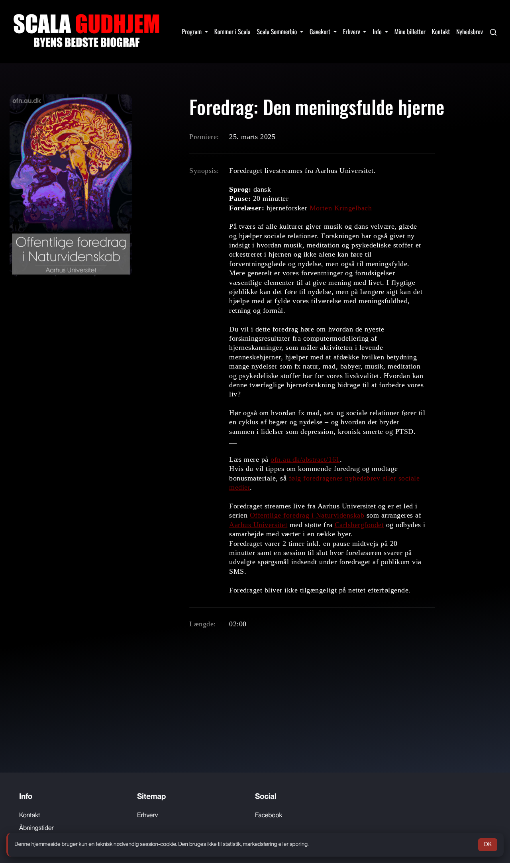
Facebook (268, 815)
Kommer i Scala (232, 31)
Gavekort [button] (321, 31)
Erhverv (147, 815)
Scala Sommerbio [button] (277, 31)
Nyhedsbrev (469, 31)
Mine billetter (410, 31)
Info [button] (378, 31)
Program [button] (192, 31)
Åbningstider (36, 828)
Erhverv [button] (352, 31)
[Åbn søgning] (493, 31)
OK (488, 844)
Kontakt (441, 31)
